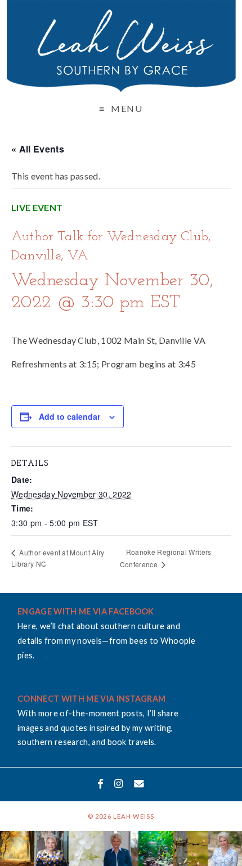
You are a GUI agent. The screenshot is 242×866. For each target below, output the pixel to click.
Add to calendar (69, 416)
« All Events (37, 148)
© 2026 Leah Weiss (121, 816)
